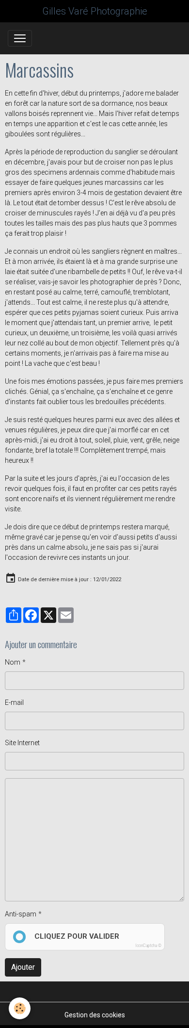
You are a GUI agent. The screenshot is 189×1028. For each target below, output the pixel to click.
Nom (12, 662)
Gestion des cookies (94, 1015)
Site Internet (22, 743)
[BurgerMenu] (20, 38)
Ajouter (23, 967)
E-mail (14, 702)
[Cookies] (20, 1008)
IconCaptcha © (148, 945)
